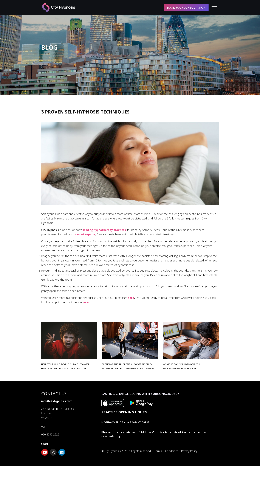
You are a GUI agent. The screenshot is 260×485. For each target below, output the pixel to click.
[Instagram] (53, 452)
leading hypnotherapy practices (104, 230)
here (131, 298)
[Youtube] (44, 452)
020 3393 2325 (50, 434)
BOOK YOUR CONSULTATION (186, 7)
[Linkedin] (61, 452)
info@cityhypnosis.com (56, 401)
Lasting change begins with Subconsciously (140, 394)
